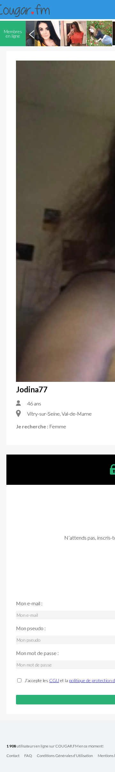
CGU (54, 680)
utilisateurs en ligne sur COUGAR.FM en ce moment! (54, 746)
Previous (32, 33)
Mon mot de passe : (37, 653)
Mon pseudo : (31, 628)
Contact (12, 756)
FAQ (28, 756)
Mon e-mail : (29, 603)
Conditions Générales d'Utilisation (65, 756)
